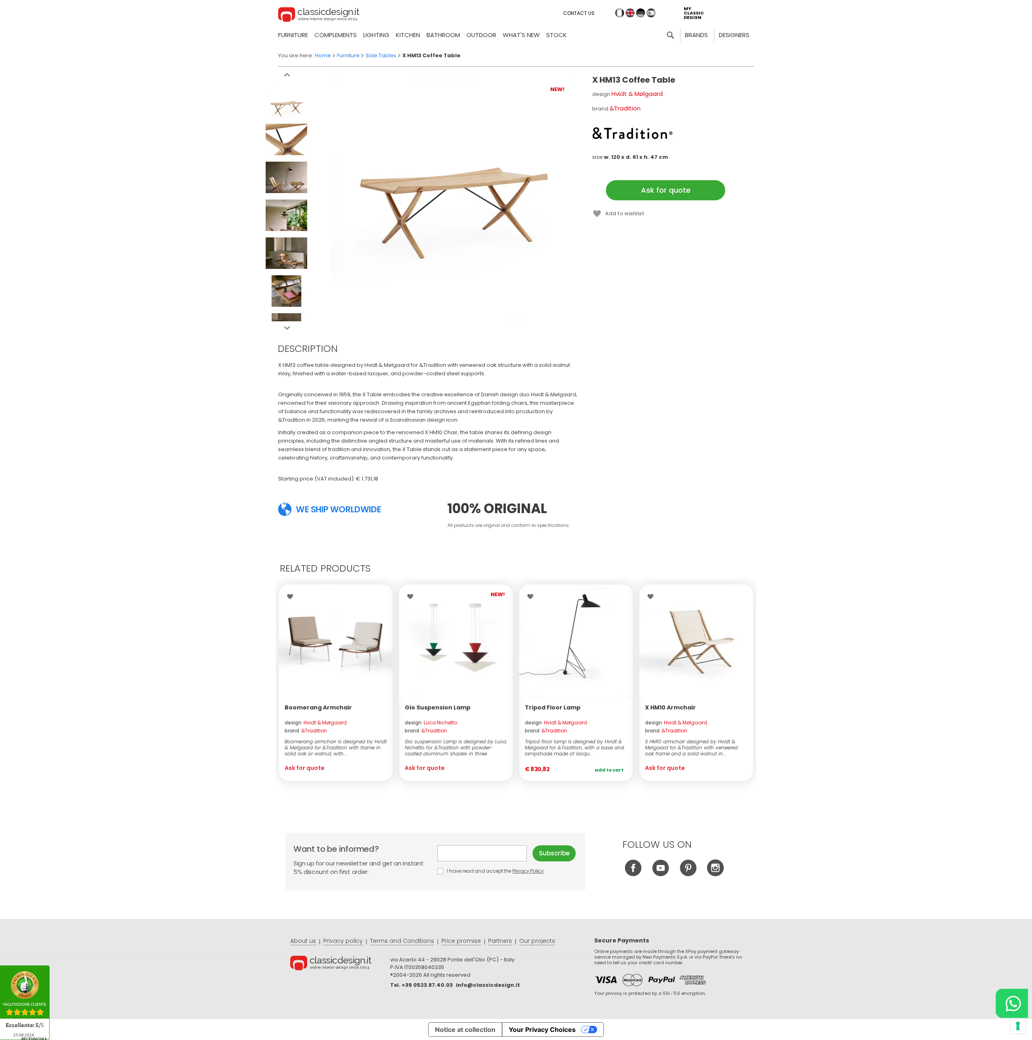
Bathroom (443, 35)
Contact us (579, 13)
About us (303, 941)
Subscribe (554, 853)
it (619, 12)
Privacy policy (343, 941)
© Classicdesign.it (340, 964)
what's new (521, 35)
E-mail (485, 853)
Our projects (537, 941)
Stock (556, 35)
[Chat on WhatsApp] (1012, 1003)
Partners (500, 941)
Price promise (461, 941)
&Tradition (625, 108)
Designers (734, 35)
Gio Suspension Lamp (437, 707)
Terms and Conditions (402, 941)
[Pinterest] (688, 874)
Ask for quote (666, 190)
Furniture (293, 35)
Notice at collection (465, 1029)
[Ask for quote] (336, 641)
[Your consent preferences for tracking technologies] (1018, 1026)
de (640, 12)
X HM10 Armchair (670, 707)
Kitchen (408, 35)
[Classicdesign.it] (319, 15)
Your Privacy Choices (542, 1029)
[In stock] (576, 641)
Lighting (376, 35)
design (316, 722)
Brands (696, 35)
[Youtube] (660, 874)
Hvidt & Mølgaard (637, 93)
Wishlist (292, 597)
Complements (335, 35)
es (651, 12)
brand (306, 730)
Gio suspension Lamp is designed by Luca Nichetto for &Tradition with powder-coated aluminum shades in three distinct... (455, 747)
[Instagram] (715, 874)
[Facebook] (633, 874)
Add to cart (609, 770)
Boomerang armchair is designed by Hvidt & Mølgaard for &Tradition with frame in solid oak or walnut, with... (336, 747)
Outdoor (481, 35)
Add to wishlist (624, 213)
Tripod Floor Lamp (552, 707)
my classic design (694, 13)
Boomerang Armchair (318, 707)
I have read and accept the (494, 870)
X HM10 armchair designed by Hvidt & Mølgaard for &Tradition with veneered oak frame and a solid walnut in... (691, 747)
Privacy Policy (528, 870)
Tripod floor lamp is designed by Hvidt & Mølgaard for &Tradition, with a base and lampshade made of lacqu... (574, 747)
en (630, 12)
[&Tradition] (632, 133)
